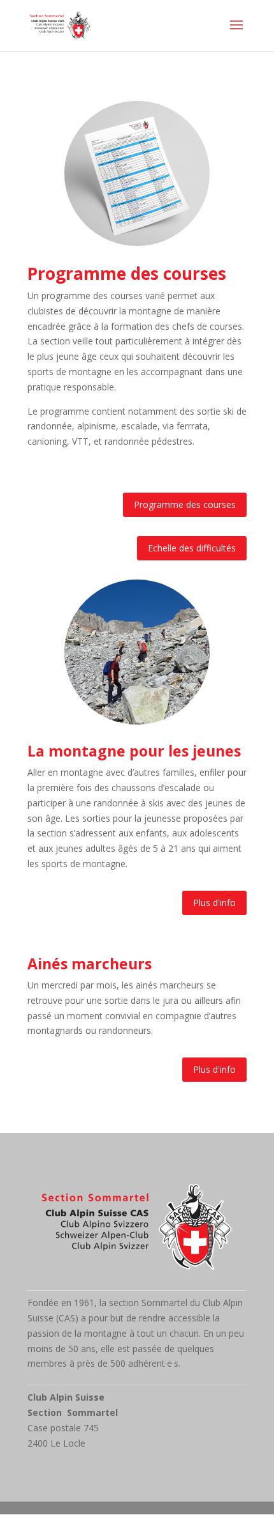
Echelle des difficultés (192, 548)
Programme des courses (185, 504)
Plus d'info (214, 902)
